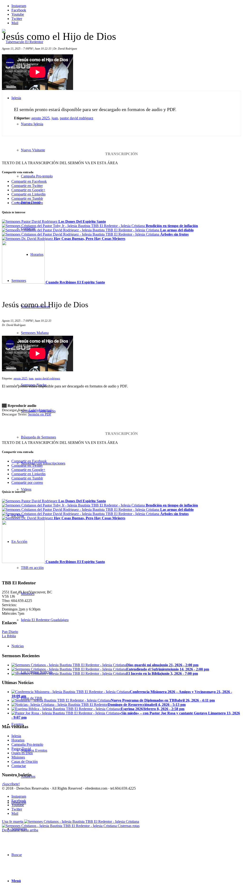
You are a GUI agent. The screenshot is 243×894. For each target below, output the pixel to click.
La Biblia (9, 636)
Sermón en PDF (39, 414)
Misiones (18, 757)
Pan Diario (10, 632)
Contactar (18, 766)
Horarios (17, 740)
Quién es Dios (22, 753)
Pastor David (21, 749)
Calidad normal (40, 410)
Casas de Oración (24, 761)
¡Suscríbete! (11, 784)
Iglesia (16, 736)
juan (54, 118)
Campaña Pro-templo (27, 744)
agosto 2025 (40, 118)
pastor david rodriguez (76, 118)
